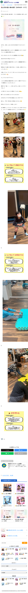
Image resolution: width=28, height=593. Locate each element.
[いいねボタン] (2, 439)
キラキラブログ (9, 4)
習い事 (11, 475)
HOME (3, 4)
